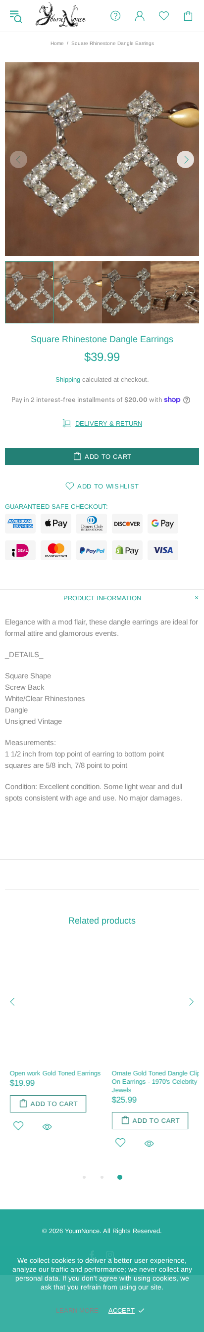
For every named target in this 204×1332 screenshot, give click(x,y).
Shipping (67, 379)
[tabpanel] (51, 1049)
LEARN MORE (77, 1310)
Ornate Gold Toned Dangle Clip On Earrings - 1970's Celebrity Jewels (151, 1081)
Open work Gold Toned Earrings (50, 1073)
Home (57, 43)
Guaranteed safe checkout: (56, 506)
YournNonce (61, 16)
